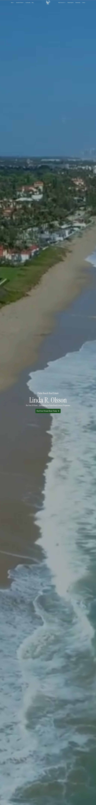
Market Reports (71, 2)
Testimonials (77, 2)
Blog (33, 2)
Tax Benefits (28, 2)
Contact (83, 2)
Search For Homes (19, 2)
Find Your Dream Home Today (47, 411)
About (12, 2)
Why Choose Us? (61, 2)
